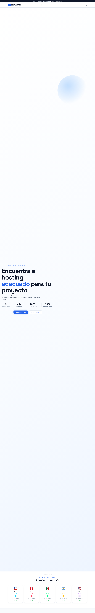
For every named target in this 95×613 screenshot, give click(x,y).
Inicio (72, 5)
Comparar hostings (35, 312)
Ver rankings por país (21, 312)
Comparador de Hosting (81, 5)
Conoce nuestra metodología (56, 1)
